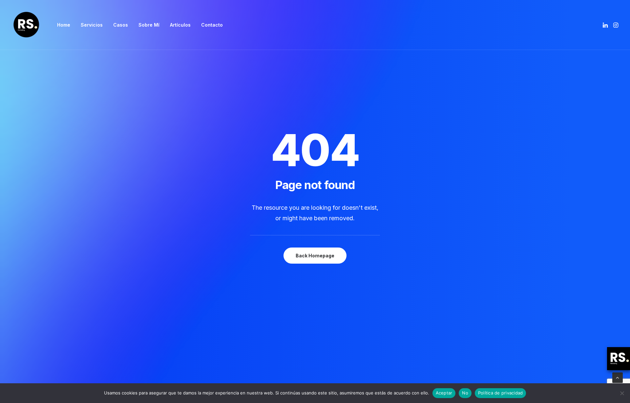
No (465, 392)
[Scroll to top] (617, 377)
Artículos (180, 25)
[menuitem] (63, 25)
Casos (120, 25)
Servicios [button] (92, 25)
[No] (622, 393)
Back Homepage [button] (315, 255)
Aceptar (444, 392)
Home (63, 25)
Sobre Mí (148, 25)
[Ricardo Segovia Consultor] (26, 25)
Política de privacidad (500, 392)
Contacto (212, 25)
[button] (606, 25)
